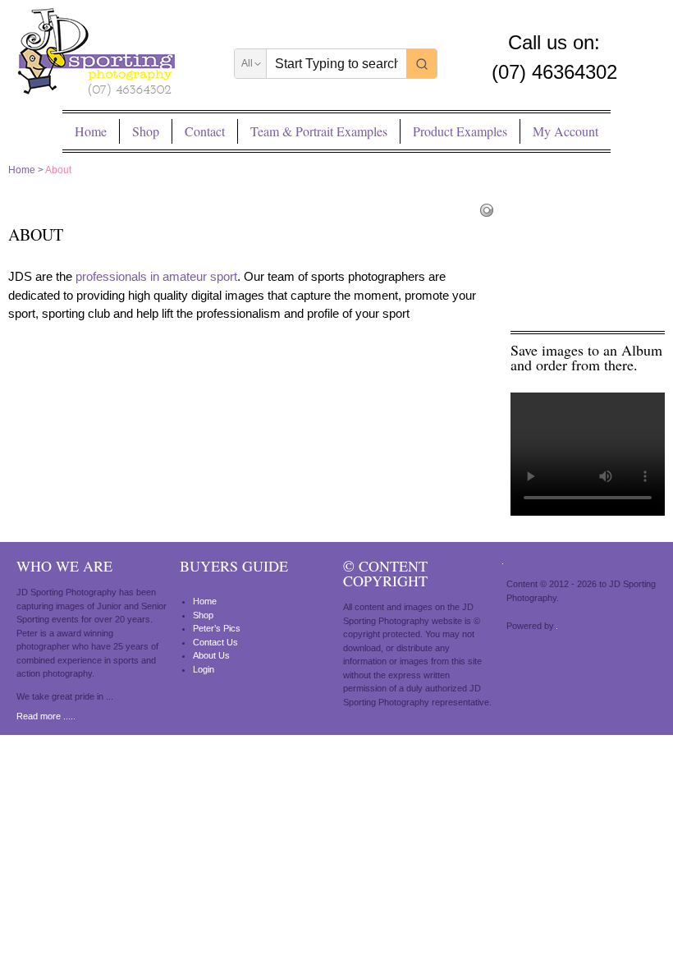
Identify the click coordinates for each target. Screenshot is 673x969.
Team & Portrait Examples (318, 131)
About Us (211, 655)
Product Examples (460, 131)
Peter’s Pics (216, 628)
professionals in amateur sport (156, 276)
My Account (565, 131)
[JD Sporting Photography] (95, 55)
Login (203, 669)
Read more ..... (46, 716)
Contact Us (215, 642)
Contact (205, 131)
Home (91, 131)
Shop (145, 131)
